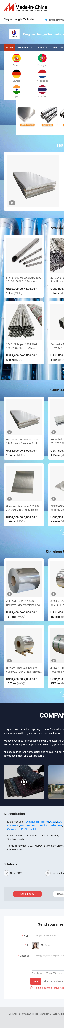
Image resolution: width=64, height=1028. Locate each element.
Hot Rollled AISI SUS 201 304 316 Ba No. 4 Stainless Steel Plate (22, 441)
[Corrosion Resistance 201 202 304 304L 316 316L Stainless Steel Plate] (24, 483)
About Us (42, 47)
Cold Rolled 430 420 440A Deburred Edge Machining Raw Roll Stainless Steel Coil (23, 603)
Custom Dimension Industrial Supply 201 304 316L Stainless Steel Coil (23, 670)
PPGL (35, 825)
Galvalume (56, 825)
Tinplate (32, 829)
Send (36, 981)
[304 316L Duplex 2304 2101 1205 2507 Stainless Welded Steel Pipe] (24, 322)
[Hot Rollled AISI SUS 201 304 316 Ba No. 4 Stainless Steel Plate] (24, 417)
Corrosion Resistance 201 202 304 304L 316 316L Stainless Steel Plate (22, 508)
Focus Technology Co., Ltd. (45, 1013)
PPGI (24, 829)
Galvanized (13, 829)
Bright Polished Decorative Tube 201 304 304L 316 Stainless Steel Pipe (23, 279)
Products (27, 47)
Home (9, 47)
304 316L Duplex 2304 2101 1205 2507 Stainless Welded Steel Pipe (21, 346)
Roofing (44, 825)
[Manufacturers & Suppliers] (26, 7)
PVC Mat (25, 825)
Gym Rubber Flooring (37, 821)
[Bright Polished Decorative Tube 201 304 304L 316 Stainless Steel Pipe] (24, 255)
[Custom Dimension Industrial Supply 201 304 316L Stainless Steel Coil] (24, 645)
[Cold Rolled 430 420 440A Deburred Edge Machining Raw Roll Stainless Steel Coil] (24, 579)
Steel (53, 821)
